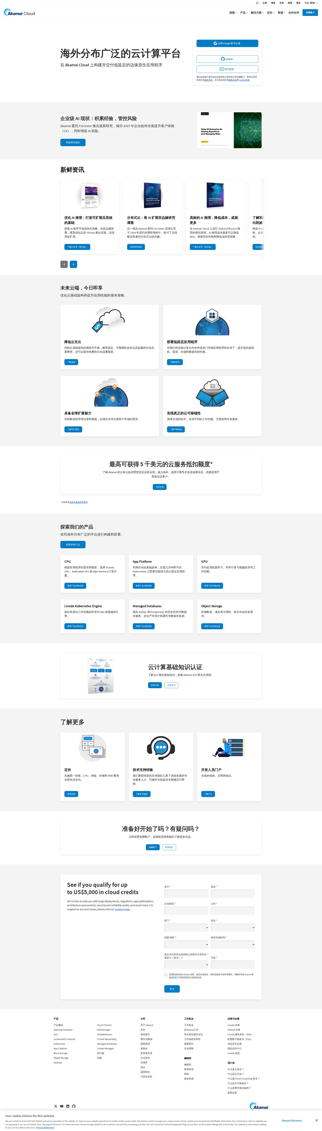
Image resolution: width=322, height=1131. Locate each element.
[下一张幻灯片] (73, 264)
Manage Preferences (292, 1120)
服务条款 (209, 80)
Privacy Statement (45, 1127)
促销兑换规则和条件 (79, 502)
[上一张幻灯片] (64, 264)
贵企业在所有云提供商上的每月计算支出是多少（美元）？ (186, 956)
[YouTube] (62, 1106)
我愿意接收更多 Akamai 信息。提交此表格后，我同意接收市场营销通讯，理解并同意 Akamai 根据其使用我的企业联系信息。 (211, 976)
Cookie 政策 (244, 80)
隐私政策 (233, 80)
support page (122, 909)
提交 (172, 988)
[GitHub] (74, 1106)
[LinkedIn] (68, 1106)
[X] (56, 1106)
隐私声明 (177, 977)
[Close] (316, 1120)
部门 (167, 920)
